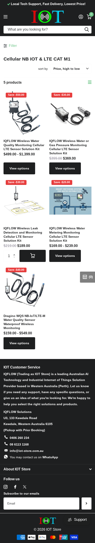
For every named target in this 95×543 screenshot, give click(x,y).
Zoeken (86, 29)
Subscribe (86, 503)
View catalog (6, 16)
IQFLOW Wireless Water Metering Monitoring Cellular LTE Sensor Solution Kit (67, 234)
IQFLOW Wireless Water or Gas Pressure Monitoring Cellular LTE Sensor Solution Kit (69, 147)
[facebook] (15, 487)
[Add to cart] (32, 256)
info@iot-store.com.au (27, 451)
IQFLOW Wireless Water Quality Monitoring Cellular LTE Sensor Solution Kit (24, 145)
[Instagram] (6, 487)
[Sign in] (80, 16)
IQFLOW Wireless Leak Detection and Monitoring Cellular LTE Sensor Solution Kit (23, 234)
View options (19, 168)
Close (47, 469)
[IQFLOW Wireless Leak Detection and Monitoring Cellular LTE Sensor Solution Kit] (25, 200)
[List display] (89, 82)
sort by (43, 68)
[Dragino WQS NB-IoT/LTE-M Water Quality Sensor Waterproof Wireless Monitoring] (25, 288)
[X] (24, 486)
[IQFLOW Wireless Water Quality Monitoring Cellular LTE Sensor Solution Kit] (25, 113)
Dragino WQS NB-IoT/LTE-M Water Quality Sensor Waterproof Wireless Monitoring (24, 322)
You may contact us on (34, 457)
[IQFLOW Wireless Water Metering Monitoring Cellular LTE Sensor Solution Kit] (70, 200)
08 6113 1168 (19, 444)
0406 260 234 (19, 438)
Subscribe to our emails (21, 493)
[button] (15, 252)
